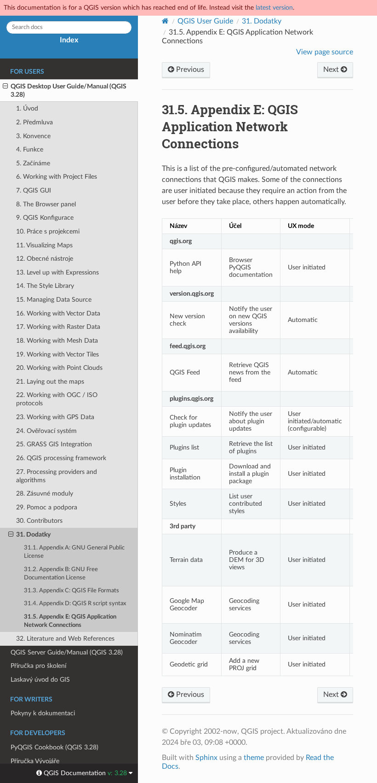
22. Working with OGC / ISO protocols (56, 399)
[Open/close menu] (5, 86)
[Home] (165, 21)
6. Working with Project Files (56, 176)
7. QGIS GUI (33, 190)
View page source (324, 52)
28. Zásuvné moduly (44, 493)
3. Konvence (33, 136)
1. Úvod (27, 108)
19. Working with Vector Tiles (57, 354)
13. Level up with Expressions (57, 272)
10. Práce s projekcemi (48, 231)
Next (332, 69)
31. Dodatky (33, 534)
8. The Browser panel (46, 204)
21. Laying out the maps (50, 381)
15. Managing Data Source (53, 299)
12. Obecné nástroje (44, 258)
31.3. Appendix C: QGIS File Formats (71, 591)
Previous (189, 69)
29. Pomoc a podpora (46, 507)
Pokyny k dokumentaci (43, 713)
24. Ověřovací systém (46, 430)
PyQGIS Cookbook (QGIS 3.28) (54, 747)
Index (69, 40)
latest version (274, 7)
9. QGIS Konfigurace (45, 217)
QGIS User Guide (205, 21)
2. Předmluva (34, 122)
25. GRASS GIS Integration (54, 444)
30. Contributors (39, 520)
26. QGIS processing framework (61, 458)
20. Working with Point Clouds (59, 367)
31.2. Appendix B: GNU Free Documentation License (61, 574)
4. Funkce (29, 149)
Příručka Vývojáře (35, 761)
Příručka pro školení (38, 665)
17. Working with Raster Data (58, 326)
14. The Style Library (45, 285)
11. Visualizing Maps (44, 245)
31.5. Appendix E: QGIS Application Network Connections (70, 621)
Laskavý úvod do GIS (40, 679)
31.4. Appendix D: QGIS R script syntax (75, 604)
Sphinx (206, 757)
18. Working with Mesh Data (57, 340)
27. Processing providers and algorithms (56, 476)
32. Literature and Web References (65, 638)
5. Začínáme (33, 163)
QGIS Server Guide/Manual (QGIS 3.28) (67, 652)
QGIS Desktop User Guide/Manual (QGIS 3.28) (68, 90)
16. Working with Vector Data (58, 313)
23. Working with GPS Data (55, 417)
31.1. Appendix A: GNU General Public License (74, 552)
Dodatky (261, 21)
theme (254, 757)
